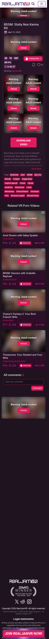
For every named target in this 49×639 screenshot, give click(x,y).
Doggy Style (27, 179)
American (14, 175)
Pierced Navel (22, 191)
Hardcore (9, 187)
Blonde (8, 179)
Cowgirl (16, 179)
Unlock (23, 15)
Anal (23, 175)
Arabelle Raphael (9, 280)
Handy (30, 183)
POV (6, 196)
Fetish (22, 183)
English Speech (11, 183)
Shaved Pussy (33, 196)
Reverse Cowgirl (17, 196)
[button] (5, 243)
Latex (29, 187)
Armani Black (8, 320)
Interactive (19, 187)
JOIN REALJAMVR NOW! (23, 633)
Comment (37, 388)
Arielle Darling (8, 361)
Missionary (9, 191)
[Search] (33, 3)
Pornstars (35, 191)
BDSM (29, 175)
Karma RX (16, 71)
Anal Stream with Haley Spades (20, 235)
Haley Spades (8, 239)
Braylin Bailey (20, 361)
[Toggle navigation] (41, 4)
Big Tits (38, 175)
